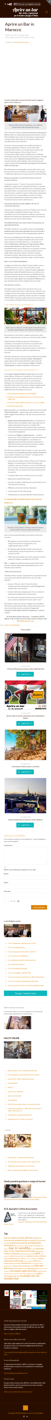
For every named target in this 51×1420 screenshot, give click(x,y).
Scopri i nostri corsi (25, 993)
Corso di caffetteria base (16, 947)
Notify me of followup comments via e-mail (20, 870)
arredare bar (18, 1246)
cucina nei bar (27, 1261)
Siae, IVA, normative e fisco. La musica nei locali (24, 1104)
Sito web (7, 891)
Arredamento (12, 1100)
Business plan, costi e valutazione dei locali (22, 1070)
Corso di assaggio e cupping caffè (19, 973)
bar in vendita (19, 1248)
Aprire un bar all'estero (21, 42)
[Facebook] (5, 4)
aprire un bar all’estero (15, 1092)
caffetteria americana (27, 1254)
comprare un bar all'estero (36, 1256)
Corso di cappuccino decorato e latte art (22, 952)
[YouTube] (9, 5)
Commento (8, 845)
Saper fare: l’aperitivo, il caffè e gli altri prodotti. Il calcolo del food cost (25, 1110)
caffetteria (15, 1254)
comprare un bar (20, 1256)
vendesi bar (11, 1278)
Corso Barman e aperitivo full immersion (22, 960)
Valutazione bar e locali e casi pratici (20, 1119)
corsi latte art (21, 1258)
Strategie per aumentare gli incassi (19, 1115)
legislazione (32, 1268)
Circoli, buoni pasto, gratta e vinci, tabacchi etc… (24, 1162)
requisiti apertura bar (28, 1273)
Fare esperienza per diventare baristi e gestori (24, 1075)
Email (6, 882)
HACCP (10, 1087)
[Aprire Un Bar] (25, 12)
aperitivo (7, 1238)
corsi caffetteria (10, 1258)
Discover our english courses (28, 4)
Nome (6, 874)
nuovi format (41, 1271)
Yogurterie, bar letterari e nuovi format (21, 1166)
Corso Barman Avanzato (16, 964)
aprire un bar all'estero (23, 1237)
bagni (39, 1246)
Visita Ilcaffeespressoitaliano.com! (16, 1373)
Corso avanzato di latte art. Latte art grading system (26, 985)
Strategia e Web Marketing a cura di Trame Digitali (25, 1413)
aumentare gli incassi (30, 1246)
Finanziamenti (12, 1083)
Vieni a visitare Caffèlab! (12, 1334)
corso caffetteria (32, 1258)
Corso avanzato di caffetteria (18, 956)
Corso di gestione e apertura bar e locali (21, 943)
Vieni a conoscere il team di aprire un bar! (18, 1392)
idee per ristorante (15, 1268)
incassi (25, 1268)
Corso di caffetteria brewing (17, 969)
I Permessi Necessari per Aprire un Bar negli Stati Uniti (25, 669)
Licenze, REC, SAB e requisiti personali (21, 1079)
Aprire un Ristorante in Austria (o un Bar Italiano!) (26, 820)
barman (32, 1249)
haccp (16, 1266)
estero (35, 1261)
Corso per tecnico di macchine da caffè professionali (26, 977)
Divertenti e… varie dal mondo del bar (21, 1158)
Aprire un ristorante (14, 1096)
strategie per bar (30, 1275)
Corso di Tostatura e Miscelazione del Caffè (23, 981)
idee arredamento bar (26, 1266)
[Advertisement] (25, 72)
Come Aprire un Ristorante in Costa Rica (25, 766)
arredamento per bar (18, 1243)
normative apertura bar (23, 1270)
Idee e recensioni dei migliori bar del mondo (23, 1170)
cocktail (11, 1256)
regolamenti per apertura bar (13, 1273)
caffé (37, 1253)
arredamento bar (20, 1240)
